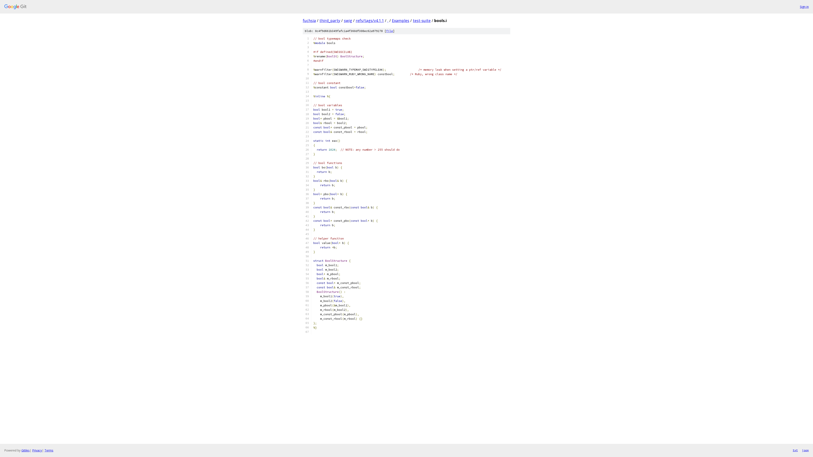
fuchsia (309, 20)
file (389, 31)
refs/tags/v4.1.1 (370, 20)
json (805, 450)
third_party (329, 20)
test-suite (422, 20)
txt (795, 450)
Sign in (804, 7)
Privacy (37, 450)
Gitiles (25, 450)
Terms (48, 450)
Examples (400, 20)
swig (348, 20)
